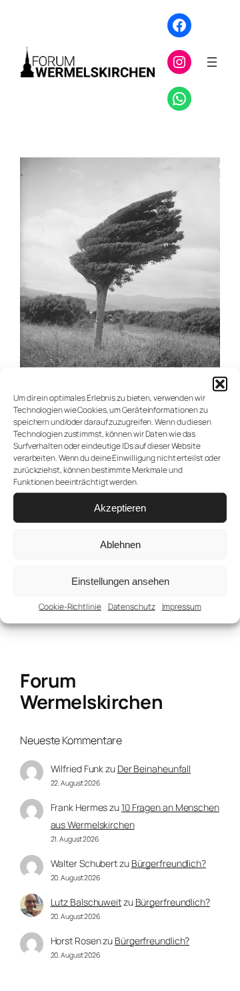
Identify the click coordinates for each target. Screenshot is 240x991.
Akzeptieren (120, 507)
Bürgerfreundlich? (168, 863)
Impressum (181, 606)
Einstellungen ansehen (120, 580)
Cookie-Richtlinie (70, 606)
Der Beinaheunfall (154, 768)
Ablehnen (120, 544)
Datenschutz (131, 606)
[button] (220, 384)
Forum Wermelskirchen (91, 691)
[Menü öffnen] (212, 62)
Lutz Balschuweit (86, 902)
